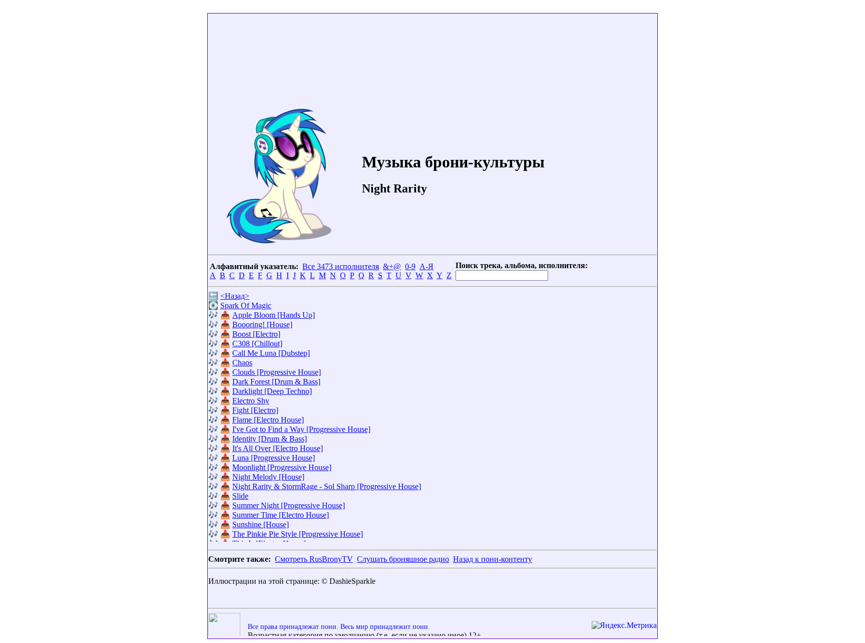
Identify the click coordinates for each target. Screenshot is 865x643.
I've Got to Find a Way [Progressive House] (301, 429)
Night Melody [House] (268, 477)
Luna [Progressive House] (273, 458)
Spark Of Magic (245, 305)
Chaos (242, 362)
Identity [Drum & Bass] (269, 439)
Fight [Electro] (255, 410)
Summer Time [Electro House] (280, 515)
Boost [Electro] (256, 334)
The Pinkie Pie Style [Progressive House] (297, 534)
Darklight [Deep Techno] (272, 391)
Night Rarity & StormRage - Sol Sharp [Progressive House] (326, 486)
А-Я (426, 266)
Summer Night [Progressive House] (288, 505)
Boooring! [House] (262, 324)
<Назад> (234, 296)
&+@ (392, 266)
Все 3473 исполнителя (340, 266)
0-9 (410, 266)
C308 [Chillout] (257, 343)
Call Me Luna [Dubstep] (271, 353)
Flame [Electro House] (268, 419)
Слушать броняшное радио (403, 559)
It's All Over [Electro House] (277, 448)
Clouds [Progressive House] (276, 372)
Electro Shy (250, 400)
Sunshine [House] (260, 524)
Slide (240, 496)
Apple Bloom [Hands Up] (273, 315)
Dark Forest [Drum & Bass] (276, 381)
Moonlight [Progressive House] (281, 467)
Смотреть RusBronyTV (314, 559)
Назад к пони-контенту (492, 559)
